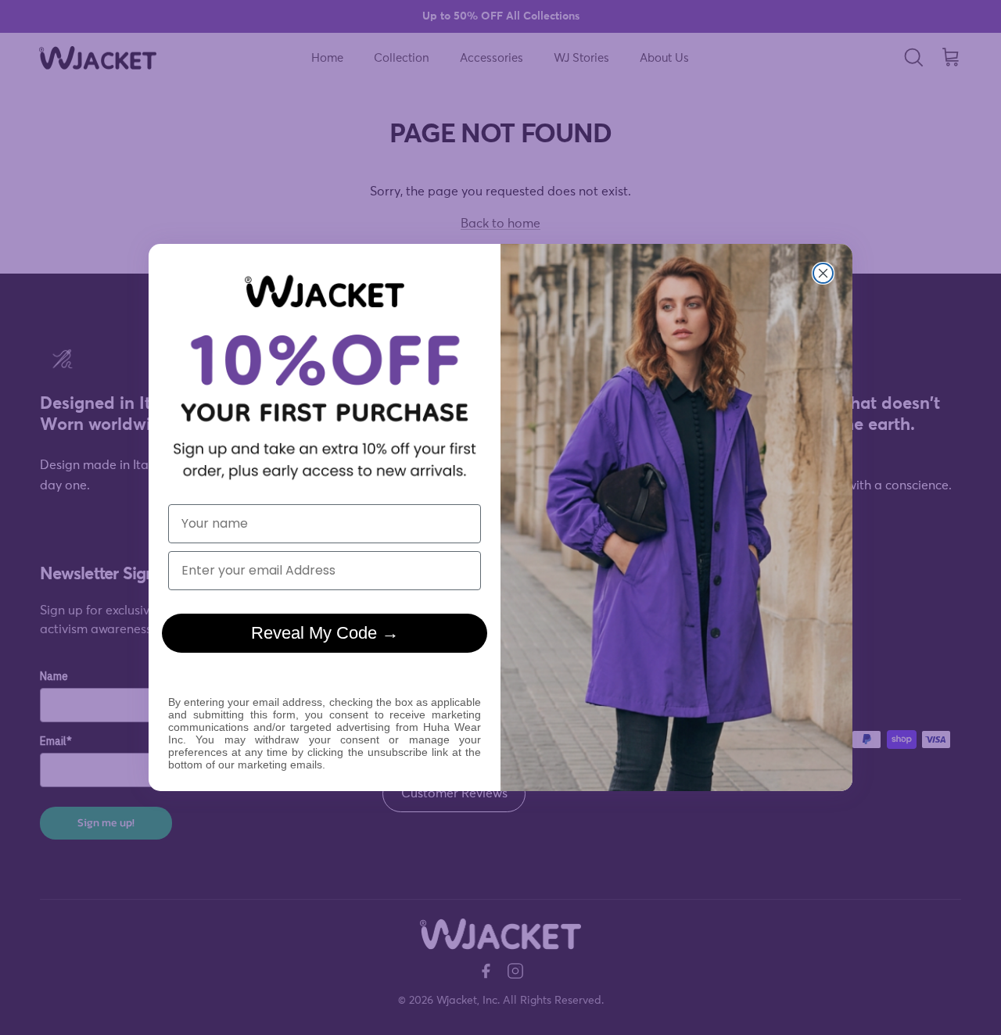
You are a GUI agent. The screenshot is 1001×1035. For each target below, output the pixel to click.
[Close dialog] (823, 273)
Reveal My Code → (325, 633)
